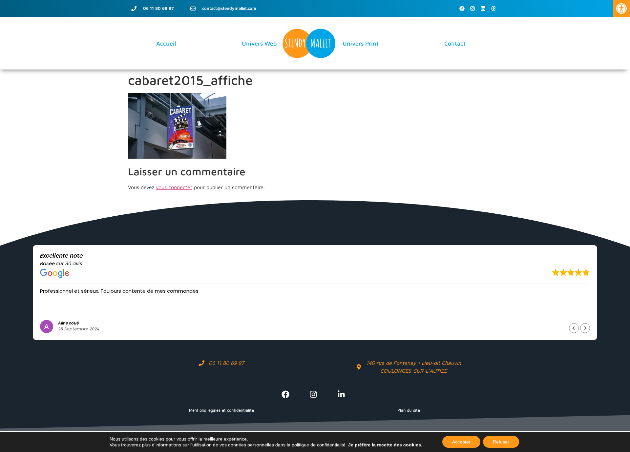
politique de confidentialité (319, 444)
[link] (621, 8)
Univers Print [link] (361, 43)
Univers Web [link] (259, 43)
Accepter (461, 441)
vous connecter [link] (174, 187)
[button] (585, 328)
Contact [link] (455, 43)
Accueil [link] (166, 43)
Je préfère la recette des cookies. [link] (385, 444)
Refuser (501, 441)
